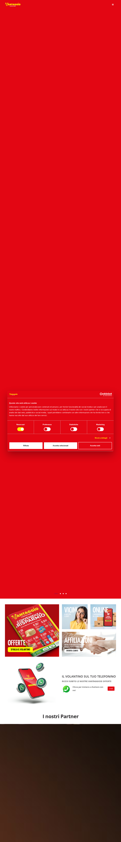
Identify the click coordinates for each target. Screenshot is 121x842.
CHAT (111, 688)
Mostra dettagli (101, 438)
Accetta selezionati (60, 446)
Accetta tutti (95, 446)
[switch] (47, 429)
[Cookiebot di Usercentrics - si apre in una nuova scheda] (101, 394)
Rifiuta (26, 446)
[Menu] (113, 4)
